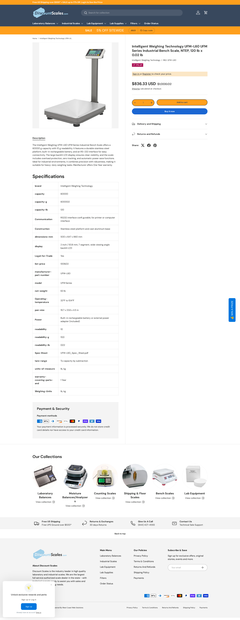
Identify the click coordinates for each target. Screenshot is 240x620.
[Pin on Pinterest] (155, 145)
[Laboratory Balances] (45, 476)
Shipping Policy (141, 572)
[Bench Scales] (164, 476)
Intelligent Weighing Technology (146, 60)
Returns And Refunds (144, 566)
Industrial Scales (71, 23)
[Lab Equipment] (194, 476)
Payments (139, 578)
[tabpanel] (75, 155)
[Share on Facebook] (149, 145)
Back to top (120, 533)
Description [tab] (38, 138)
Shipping (136, 88)
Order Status (151, 23)
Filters (133, 23)
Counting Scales (105, 493)
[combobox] (131, 13)
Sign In (136, 73)
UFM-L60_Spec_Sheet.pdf (74, 353)
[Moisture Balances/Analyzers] (75, 476)
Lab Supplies (117, 23)
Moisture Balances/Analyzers (75, 497)
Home (34, 38)
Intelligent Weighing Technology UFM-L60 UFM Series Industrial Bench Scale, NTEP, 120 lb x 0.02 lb (56, 38)
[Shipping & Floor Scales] (135, 476)
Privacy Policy (141, 555)
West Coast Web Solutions (72, 608)
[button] (206, 13)
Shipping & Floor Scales (135, 495)
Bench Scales (165, 493)
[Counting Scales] (105, 476)
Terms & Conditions (144, 561)
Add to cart (182, 102)
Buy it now (170, 111)
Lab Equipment (95, 23)
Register (147, 73)
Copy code (148, 30)
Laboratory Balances (43, 23)
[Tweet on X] (143, 145)
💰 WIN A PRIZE (232, 310)
